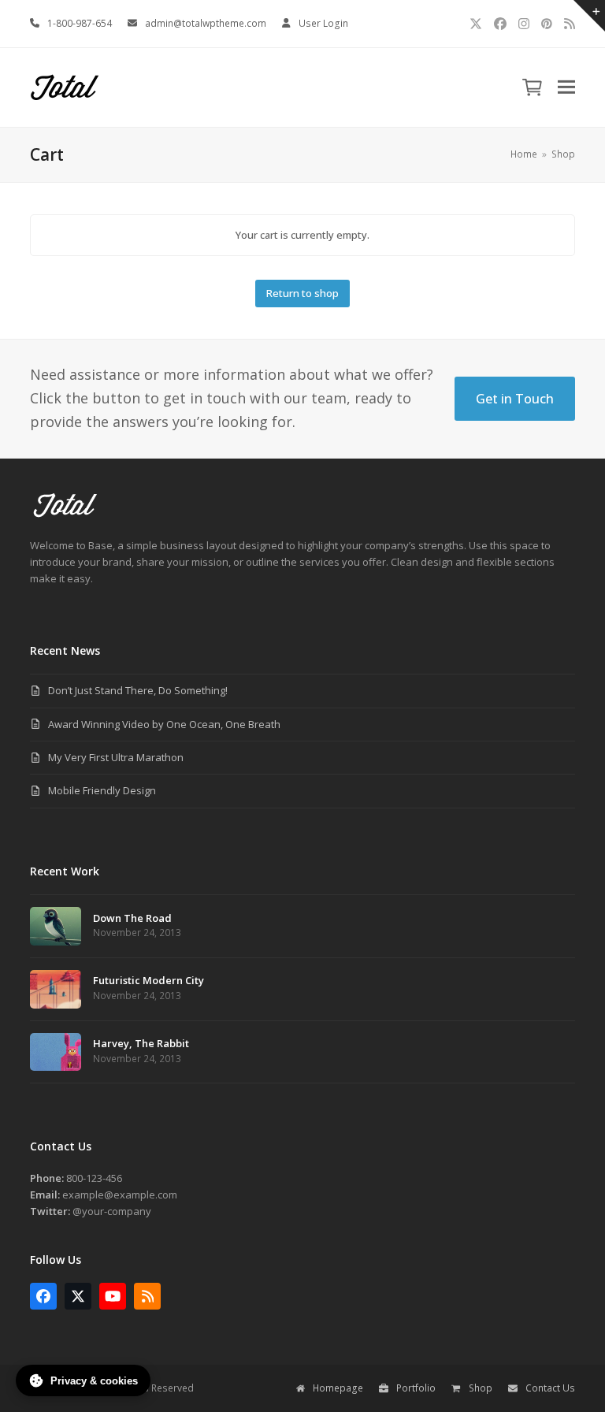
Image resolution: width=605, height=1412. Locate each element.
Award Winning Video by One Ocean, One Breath (164, 724)
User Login (323, 23)
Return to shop (302, 293)
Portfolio (416, 1388)
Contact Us (550, 1388)
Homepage (338, 1388)
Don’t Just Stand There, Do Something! (138, 690)
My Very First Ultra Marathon (116, 757)
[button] (566, 87)
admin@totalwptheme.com (205, 23)
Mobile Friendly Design (102, 790)
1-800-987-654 (79, 23)
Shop (480, 1388)
